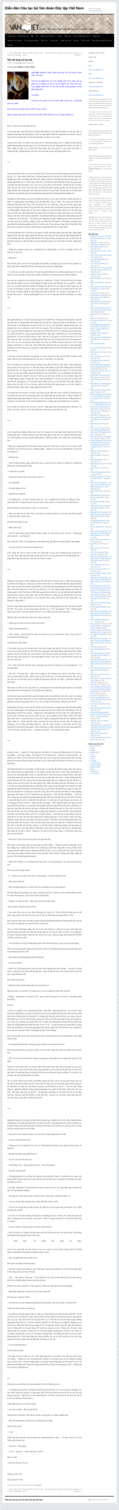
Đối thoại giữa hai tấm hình (97, 607)
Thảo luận (67, 36)
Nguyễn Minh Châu (95, 491)
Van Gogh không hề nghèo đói (98, 259)
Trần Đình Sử (94, 771)
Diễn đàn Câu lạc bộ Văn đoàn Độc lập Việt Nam (44, 7)
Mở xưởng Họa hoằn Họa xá (98, 247)
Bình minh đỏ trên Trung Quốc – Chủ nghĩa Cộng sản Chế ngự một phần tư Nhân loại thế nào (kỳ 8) (100, 514)
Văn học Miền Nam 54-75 (81, 36)
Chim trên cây (94, 428)
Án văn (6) (93, 683)
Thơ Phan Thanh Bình (96, 282)
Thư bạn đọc (54, 40)
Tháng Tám (93, 242)
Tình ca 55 (93, 318)
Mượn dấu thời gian (95, 765)
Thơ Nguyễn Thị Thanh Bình (98, 634)
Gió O (92, 754)
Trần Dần (93, 647)
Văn (32, 36)
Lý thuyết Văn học (95, 763)
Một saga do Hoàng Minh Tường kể (100, 708)
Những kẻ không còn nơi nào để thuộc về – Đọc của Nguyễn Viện (101, 396)
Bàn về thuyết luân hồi (96, 278)
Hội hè (92, 693)
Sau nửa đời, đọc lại (99, 674)
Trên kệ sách (85, 40)
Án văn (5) (93, 695)
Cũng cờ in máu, (99, 411)
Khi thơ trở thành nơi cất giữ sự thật (100, 573)
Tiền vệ (92, 769)
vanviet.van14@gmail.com (96, 70)
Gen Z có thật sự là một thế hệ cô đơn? (101, 255)
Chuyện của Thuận (95, 455)
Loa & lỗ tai (93, 293)
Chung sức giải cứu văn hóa (98, 251)
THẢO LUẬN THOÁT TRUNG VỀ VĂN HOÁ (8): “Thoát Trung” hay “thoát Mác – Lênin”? (25, 54)
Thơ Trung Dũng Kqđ (96, 649)
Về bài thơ (98, 320)
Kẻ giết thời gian (94, 295)
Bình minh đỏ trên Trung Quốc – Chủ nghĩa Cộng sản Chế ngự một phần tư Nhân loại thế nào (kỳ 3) (100, 641)
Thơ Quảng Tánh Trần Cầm (98, 459)
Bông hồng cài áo (95, 423)
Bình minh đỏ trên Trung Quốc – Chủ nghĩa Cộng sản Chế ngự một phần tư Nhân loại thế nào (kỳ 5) (100, 579)
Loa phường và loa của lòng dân (99, 360)
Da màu (92, 748)
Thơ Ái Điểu (93, 415)
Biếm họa (44, 40)
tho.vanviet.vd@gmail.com (96, 78)
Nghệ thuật (96, 36)
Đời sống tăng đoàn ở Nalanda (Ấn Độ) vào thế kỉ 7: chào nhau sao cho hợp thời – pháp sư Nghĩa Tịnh (100, 327)
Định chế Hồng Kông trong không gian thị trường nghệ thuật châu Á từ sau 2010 (100, 367)
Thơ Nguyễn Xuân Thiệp (97, 501)
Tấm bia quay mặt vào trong (98, 352)
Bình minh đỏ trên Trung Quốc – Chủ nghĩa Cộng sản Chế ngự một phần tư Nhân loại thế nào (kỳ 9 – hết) (100, 485)
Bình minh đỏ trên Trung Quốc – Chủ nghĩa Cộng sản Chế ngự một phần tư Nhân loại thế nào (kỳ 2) (100, 662)
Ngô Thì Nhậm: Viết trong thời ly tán (100, 539)
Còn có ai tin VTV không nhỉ (98, 263)
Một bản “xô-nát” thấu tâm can (98, 733)
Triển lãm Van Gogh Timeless (98, 274)
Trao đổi (76, 40)
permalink (38, 1485)
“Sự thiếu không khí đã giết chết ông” (100, 472)
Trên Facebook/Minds (31, 40)
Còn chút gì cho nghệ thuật (97, 704)
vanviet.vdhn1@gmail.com (96, 95)
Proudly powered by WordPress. (100, 1500)
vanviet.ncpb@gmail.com (95, 86)
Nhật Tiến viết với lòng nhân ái (98, 451)
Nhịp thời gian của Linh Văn (98, 463)
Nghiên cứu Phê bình (48, 36)
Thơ (37, 36)
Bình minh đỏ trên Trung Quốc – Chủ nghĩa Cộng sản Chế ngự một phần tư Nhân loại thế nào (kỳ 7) (100, 533)
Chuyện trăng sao (95, 468)
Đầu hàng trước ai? (95, 314)
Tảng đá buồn (94, 244)
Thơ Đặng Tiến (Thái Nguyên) (98, 333)
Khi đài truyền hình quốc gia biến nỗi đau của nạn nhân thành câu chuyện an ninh (100, 310)
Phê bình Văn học (95, 767)
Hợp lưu (92, 758)
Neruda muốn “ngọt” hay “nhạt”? (99, 371)
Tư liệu (59, 36)
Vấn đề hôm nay (22, 36)
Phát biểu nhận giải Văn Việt (101, 40)
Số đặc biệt (11, 36)
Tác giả (9, 45)
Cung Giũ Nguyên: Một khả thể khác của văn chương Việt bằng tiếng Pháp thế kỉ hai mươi (100, 689)
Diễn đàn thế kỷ (94, 752)
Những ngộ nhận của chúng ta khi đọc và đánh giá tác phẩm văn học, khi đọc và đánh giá (100, 727)
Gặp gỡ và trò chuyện (14, 40)
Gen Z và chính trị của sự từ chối (99, 356)
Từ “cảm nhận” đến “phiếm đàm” (99, 565)
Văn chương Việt (95, 773)
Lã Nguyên (93, 760)
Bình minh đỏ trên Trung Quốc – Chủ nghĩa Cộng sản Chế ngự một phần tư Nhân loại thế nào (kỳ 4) (100, 613)
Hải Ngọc (93, 756)
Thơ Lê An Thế (94, 685)
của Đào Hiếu (96, 527)
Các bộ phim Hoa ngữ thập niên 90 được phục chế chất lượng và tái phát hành (100, 432)
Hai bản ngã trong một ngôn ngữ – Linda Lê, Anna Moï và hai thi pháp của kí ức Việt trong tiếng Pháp (100, 714)
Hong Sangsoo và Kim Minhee (99, 297)
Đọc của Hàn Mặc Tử (99, 569)
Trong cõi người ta (95, 624)
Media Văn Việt (66, 40)
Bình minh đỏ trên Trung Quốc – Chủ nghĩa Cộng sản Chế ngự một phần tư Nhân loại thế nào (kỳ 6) (100, 558)
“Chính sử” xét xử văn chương (98, 720)
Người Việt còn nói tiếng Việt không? (100, 603)
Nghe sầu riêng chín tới (96, 548)
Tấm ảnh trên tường (95, 379)
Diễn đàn (92, 750)
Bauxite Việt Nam (95, 746)
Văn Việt (30, 63)
